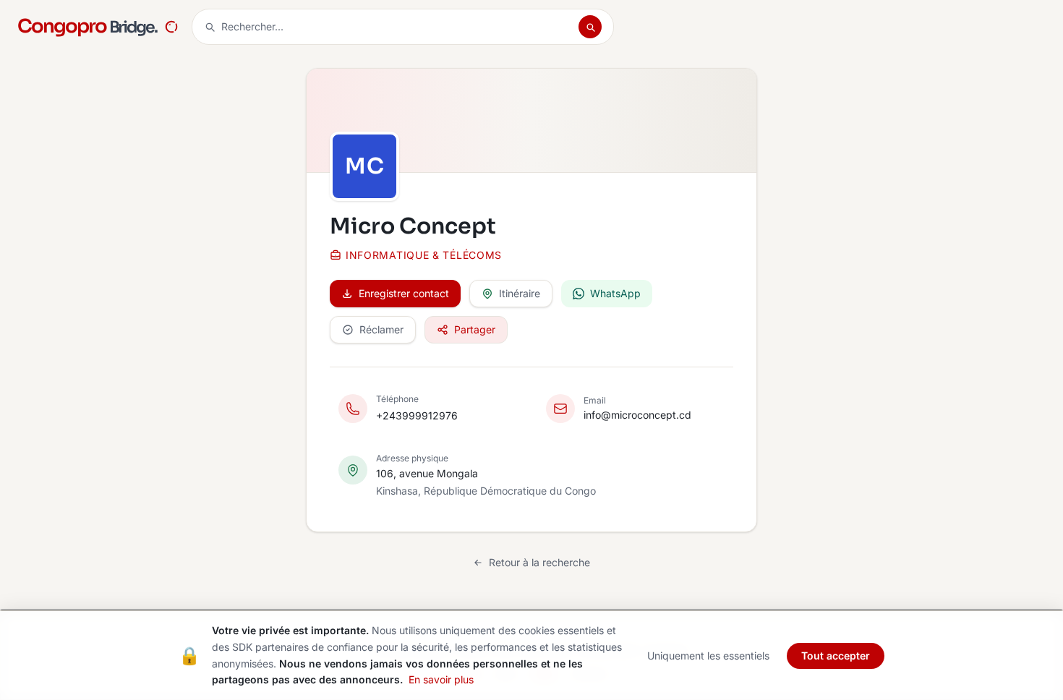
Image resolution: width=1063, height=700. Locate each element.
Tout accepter (835, 655)
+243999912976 (417, 415)
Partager (474, 329)
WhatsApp (615, 293)
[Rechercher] (590, 26)
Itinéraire (519, 293)
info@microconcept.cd (637, 415)
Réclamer (381, 329)
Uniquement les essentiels (708, 655)
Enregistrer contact (404, 293)
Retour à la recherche (539, 562)
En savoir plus (441, 679)
